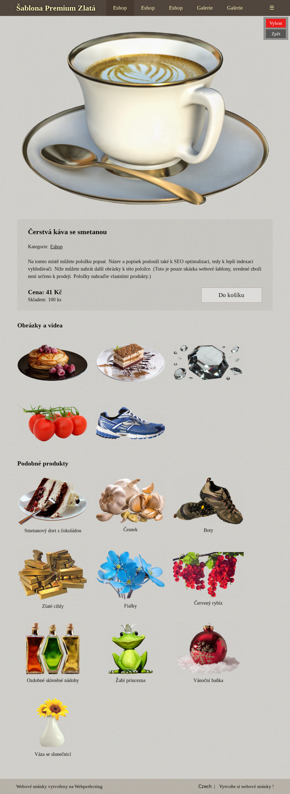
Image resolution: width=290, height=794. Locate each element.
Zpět (276, 33)
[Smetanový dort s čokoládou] (52, 500)
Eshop (120, 8)
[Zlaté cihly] (52, 574)
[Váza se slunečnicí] (52, 722)
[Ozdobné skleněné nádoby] (52, 648)
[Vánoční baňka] (208, 648)
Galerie (205, 8)
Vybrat (275, 23)
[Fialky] (130, 574)
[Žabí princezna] (130, 648)
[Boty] (208, 500)
